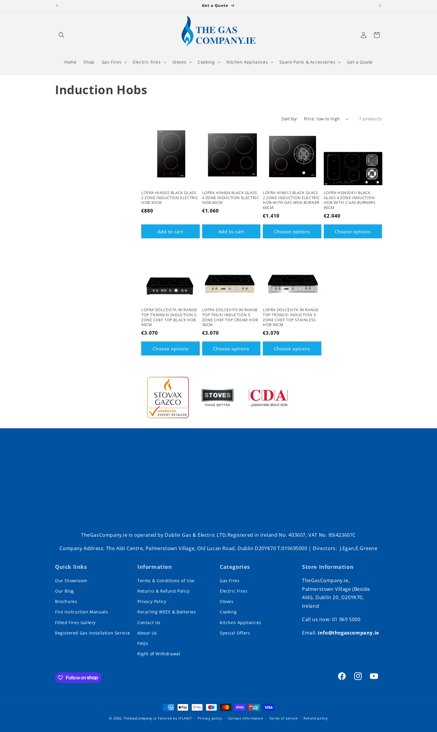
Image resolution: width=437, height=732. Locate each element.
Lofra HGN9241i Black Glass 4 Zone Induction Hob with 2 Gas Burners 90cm (349, 200)
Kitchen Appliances (240, 622)
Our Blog (64, 591)
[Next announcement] (379, 5)
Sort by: (290, 119)
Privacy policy (210, 718)
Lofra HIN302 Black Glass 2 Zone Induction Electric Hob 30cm (169, 197)
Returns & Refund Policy (163, 591)
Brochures (66, 601)
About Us (147, 633)
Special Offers (235, 633)
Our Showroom (71, 580)
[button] (61, 35)
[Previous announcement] (57, 5)
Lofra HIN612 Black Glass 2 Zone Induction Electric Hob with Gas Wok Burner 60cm (291, 200)
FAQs (142, 643)
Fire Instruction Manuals (81, 612)
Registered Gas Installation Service (92, 633)
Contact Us (149, 622)
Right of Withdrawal (158, 654)
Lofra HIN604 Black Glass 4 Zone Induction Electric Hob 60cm (230, 197)
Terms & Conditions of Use (166, 580)
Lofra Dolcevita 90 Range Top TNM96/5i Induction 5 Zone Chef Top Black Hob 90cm (169, 317)
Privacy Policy (151, 601)
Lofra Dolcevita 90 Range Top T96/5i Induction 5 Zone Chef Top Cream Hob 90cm (230, 317)
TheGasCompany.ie (139, 718)
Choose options (292, 231)
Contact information (245, 718)
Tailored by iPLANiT (175, 718)
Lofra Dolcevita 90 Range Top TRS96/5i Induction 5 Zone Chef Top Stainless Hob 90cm (290, 317)
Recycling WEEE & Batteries (166, 612)
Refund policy (316, 718)
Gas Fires (229, 580)
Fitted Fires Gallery (75, 622)
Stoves (227, 601)
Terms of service (283, 718)
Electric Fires (233, 591)
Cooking (228, 612)
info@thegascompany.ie (348, 632)
